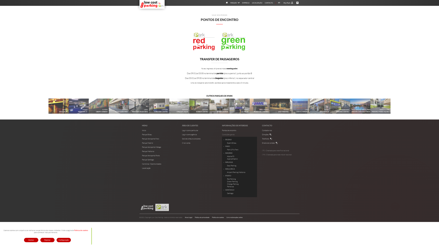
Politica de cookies (81, 230)
